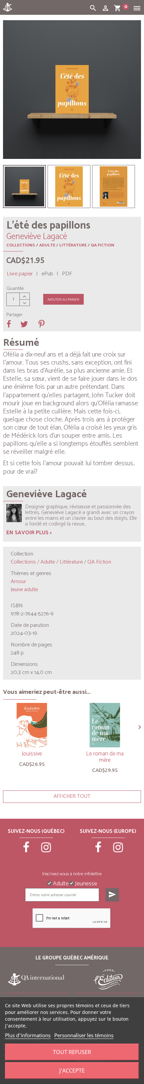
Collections (20, 245)
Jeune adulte (24, 589)
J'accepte (72, 1070)
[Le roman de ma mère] (105, 725)
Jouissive (32, 753)
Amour (18, 581)
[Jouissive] (32, 725)
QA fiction (102, 245)
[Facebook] (26, 850)
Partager (14, 315)
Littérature (73, 245)
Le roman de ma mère (105, 757)
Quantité (15, 288)
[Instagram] (46, 850)
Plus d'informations (28, 1035)
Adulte (47, 245)
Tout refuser (72, 1052)
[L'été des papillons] (24, 186)
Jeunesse (85, 883)
